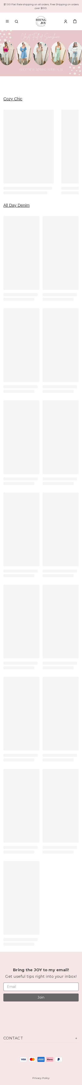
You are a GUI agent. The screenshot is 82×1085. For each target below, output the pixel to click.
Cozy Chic (12, 99)
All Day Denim (16, 205)
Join (41, 997)
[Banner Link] (41, 53)
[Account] (65, 21)
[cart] (75, 21)
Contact (13, 1038)
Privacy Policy (41, 1078)
